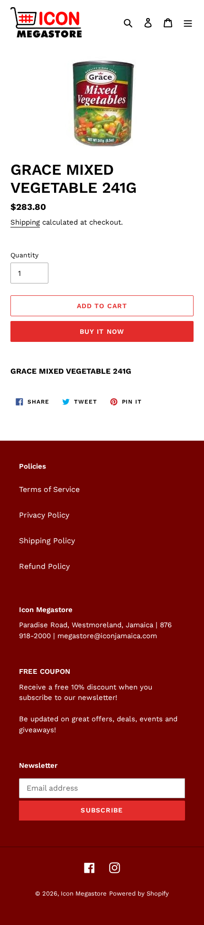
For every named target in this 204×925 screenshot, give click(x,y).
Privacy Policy (44, 514)
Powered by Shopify (139, 893)
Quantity (24, 255)
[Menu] (188, 22)
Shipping (25, 222)
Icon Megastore (84, 893)
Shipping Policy (47, 540)
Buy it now (102, 331)
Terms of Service (49, 489)
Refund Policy (44, 566)
